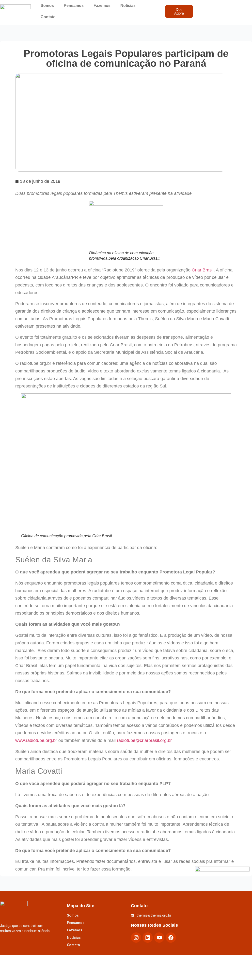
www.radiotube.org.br (36, 740)
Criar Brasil (202, 270)
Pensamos (74, 5)
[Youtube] (159, 937)
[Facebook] (171, 937)
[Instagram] (136, 937)
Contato (48, 17)
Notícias (128, 5)
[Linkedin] (147, 937)
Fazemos (102, 5)
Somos (47, 5)
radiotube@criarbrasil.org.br (144, 740)
